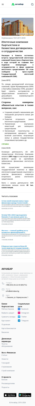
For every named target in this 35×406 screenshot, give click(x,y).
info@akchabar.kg (12, 291)
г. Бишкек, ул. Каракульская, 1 (17, 297)
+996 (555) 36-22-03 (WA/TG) (16, 285)
